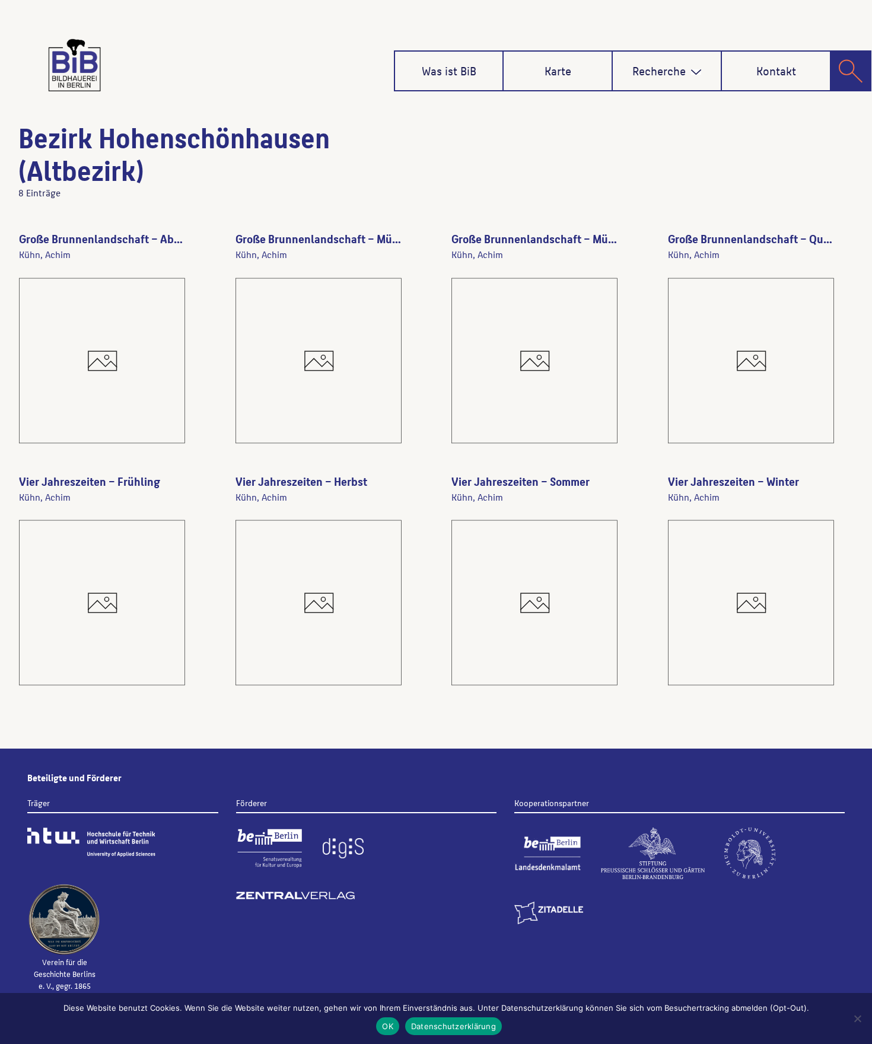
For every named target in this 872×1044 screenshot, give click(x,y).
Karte (558, 70)
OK (387, 1026)
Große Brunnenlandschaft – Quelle (755, 238)
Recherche (659, 70)
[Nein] (857, 1018)
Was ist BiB (449, 70)
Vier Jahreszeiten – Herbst (301, 481)
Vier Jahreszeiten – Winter (733, 481)
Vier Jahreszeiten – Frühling (89, 481)
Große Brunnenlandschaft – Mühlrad (543, 238)
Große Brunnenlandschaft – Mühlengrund (340, 238)
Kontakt (776, 70)
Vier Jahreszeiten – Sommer (520, 481)
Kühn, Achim (45, 254)
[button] (696, 72)
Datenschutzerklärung (453, 1026)
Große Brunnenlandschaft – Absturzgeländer (131, 238)
